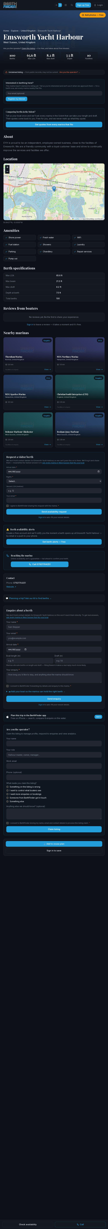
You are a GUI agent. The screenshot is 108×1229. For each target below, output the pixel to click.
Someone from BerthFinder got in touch (28, 798)
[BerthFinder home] (11, 5)
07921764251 (19, 583)
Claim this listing (28, 48)
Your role (10, 750)
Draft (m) (59, 656)
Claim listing (54, 829)
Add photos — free (94, 15)
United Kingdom (28, 31)
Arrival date (11, 467)
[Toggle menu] (65, 5)
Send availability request (54, 511)
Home (6, 31)
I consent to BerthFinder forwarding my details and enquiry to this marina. (40, 686)
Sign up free (83, 5)
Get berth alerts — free (54, 542)
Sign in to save (54, 850)
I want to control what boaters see (25, 790)
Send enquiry (54, 699)
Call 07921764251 (41, 564)
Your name (12, 622)
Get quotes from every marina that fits (54, 124)
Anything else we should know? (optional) (25, 806)
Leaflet (76, 219)
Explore (14, 31)
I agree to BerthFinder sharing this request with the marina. (34, 506)
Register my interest (16, 99)
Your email (11, 496)
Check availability (28, 1224)
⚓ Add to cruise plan (54, 844)
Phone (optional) (14, 772)
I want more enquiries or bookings (25, 794)
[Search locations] (71, 5)
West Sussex (10, 42)
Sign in (30, 324)
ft (60, 5)
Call (82, 1224)
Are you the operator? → (69, 72)
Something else (17, 801)
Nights (9, 477)
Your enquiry (13, 670)
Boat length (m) (13, 656)
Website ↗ (11, 587)
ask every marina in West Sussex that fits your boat (63, 463)
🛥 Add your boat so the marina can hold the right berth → (36, 691)
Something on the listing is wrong (25, 787)
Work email (11, 761)
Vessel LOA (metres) (14, 486)
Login (100, 5)
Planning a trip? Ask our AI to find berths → (28, 598)
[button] (54, 189)
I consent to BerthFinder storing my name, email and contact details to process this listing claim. (50, 823)
